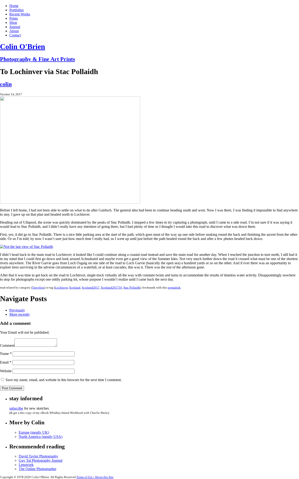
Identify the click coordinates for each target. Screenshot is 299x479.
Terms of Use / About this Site (95, 477)
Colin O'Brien (22, 46)
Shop (13, 23)
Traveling (38, 287)
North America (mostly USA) (40, 437)
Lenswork (26, 465)
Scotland (74, 287)
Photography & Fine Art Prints (37, 59)
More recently (19, 314)
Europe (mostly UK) (34, 432)
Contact (15, 35)
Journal (14, 27)
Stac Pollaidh (131, 287)
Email (5, 362)
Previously (17, 310)
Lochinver (61, 287)
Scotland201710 (111, 287)
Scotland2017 (91, 287)
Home (13, 6)
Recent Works (19, 14)
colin (6, 84)
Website (6, 371)
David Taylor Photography (38, 456)
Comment (7, 345)
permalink (174, 287)
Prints (13, 18)
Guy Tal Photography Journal (40, 460)
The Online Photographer (37, 469)
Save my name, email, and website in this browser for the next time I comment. (64, 380)
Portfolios (16, 10)
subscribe (16, 408)
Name (6, 354)
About (14, 31)
